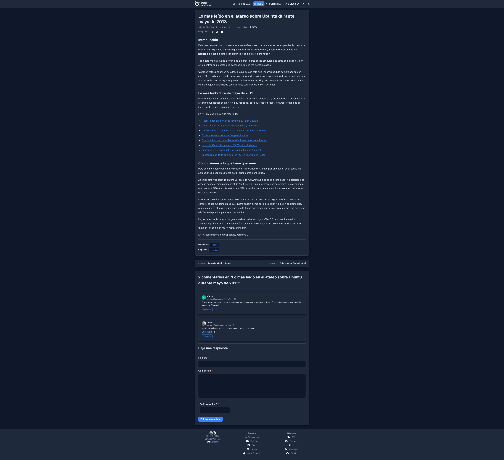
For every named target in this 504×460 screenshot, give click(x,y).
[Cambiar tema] (308, 4)
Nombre (203, 357)
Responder (207, 309)
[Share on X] (212, 32)
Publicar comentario (210, 419)
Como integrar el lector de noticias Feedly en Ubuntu (230, 125)
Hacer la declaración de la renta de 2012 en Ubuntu (230, 120)
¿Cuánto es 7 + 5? (209, 404)
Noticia (215, 245)
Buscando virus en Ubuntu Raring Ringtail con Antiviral (231, 150)
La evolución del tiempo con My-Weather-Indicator (229, 145)
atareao (227, 27)
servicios (214, 250)
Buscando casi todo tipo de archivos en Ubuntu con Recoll (234, 154)
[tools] (303, 4)
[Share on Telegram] (222, 32)
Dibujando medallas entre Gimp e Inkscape (225, 135)
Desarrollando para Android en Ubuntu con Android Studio (234, 130)
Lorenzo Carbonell (212, 439)
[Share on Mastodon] (217, 32)
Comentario (205, 370)
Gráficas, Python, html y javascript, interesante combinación (234, 140)
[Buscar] (234, 4)
